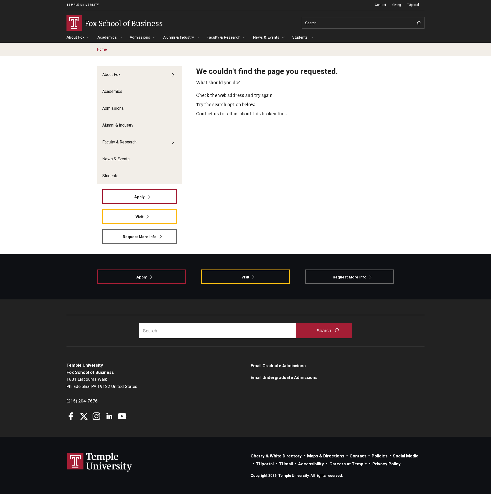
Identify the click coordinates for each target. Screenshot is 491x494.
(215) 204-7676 (82, 400)
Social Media (405, 455)
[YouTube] (122, 416)
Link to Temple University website (99, 462)
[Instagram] (96, 416)
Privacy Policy (386, 463)
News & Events (266, 37)
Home (102, 49)
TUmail (286, 463)
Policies (379, 455)
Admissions (140, 37)
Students (300, 37)
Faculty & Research (223, 37)
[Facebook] (70, 416)
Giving (396, 5)
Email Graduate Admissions (278, 365)
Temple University (82, 5)
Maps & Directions (325, 455)
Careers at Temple (348, 463)
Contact (380, 5)
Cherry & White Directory (276, 455)
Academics (107, 37)
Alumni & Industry (178, 37)
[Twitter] (83, 416)
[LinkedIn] (109, 416)
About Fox (75, 37)
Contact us (207, 113)
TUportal (413, 5)
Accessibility (311, 463)
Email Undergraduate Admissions (284, 377)
